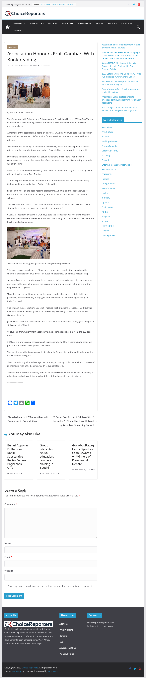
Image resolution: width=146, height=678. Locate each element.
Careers (63, 636)
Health (100, 23)
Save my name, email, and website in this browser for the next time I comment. (50, 586)
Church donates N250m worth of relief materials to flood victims (28, 419)
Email (8, 557)
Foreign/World (108, 183)
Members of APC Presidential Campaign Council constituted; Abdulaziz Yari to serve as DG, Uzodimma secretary (121, 55)
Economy (83, 23)
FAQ (61, 642)
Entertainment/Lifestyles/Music (116, 164)
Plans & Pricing (66, 653)
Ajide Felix (14, 66)
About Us (63, 623)
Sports (125, 23)
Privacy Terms (66, 629)
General (18, 23)
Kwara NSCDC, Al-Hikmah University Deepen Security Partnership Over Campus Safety (119, 66)
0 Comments (45, 66)
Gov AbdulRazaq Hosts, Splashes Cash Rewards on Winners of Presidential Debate (83, 454)
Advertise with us (67, 648)
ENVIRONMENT (109, 169)
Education (67, 23)
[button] (24, 24)
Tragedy (105, 230)
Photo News (107, 207)
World (17, 30)
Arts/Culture (107, 132)
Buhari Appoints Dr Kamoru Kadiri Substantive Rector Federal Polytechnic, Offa (18, 456)
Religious (106, 216)
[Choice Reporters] (7, 27)
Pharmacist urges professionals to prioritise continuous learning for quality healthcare (121, 99)
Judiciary (106, 197)
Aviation (105, 136)
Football (105, 179)
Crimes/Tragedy (109, 146)
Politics (112, 23)
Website (8, 570)
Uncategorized (108, 235)
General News (108, 188)
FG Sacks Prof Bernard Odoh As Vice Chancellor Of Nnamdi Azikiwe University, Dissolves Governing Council (73, 421)
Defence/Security (110, 150)
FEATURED (106, 174)
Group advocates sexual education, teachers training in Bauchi (47, 456)
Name (8, 543)
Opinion (105, 202)
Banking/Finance (109, 141)
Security (52, 23)
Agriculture (37, 23)
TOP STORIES (108, 226)
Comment (10, 504)
